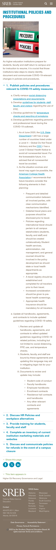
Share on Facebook (5, 464)
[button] (28, 87)
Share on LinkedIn (18, 464)
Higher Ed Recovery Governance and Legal (23, 478)
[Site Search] (46, 3)
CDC (39, 146)
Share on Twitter (11, 464)
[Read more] (28, 39)
